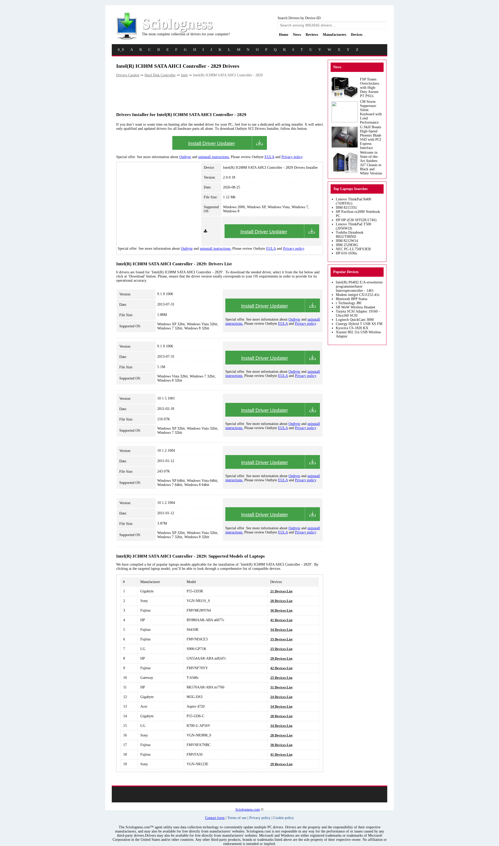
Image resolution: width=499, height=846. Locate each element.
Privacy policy (292, 157)
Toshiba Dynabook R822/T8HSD (349, 235)
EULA (269, 157)
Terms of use (236, 818)
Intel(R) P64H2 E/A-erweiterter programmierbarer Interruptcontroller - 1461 (359, 286)
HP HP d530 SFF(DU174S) (356, 220)
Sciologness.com (247, 809)
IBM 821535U (346, 207)
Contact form (215, 818)
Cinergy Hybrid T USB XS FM (359, 324)
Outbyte (185, 157)
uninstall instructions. (214, 157)
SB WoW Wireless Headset (355, 307)
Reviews (312, 35)
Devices (356, 35)
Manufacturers (334, 35)
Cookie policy (283, 818)
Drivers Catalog (127, 75)
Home (283, 35)
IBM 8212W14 (347, 241)
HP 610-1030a (346, 253)
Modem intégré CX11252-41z (357, 295)
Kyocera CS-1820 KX (352, 328)
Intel (184, 75)
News (297, 35)
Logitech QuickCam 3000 (355, 320)
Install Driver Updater (211, 143)
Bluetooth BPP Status (351, 299)
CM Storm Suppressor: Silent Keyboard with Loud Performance (371, 112)
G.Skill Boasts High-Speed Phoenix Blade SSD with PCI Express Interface (370, 137)
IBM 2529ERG (347, 245)
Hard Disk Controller (160, 75)
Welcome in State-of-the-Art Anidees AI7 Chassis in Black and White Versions (371, 163)
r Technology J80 (348, 303)
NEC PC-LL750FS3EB (353, 249)
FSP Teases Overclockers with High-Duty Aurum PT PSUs (369, 87)
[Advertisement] (210, 94)
